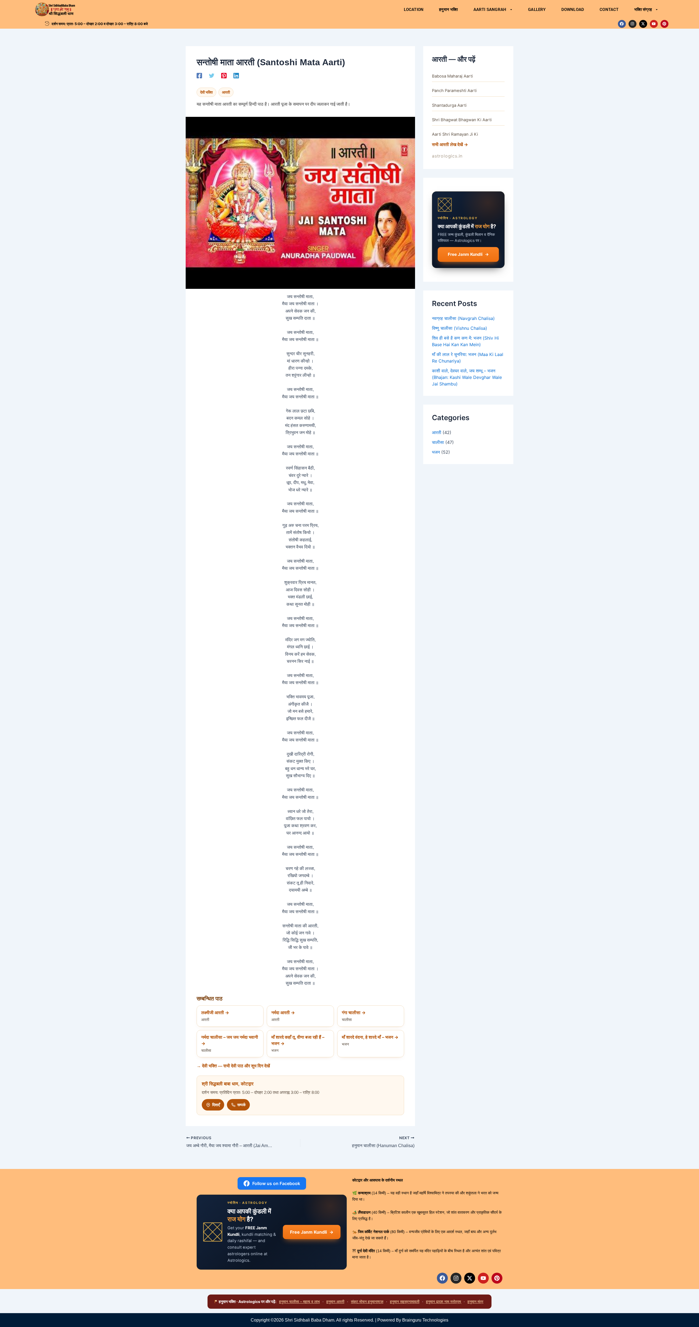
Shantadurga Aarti (449, 105)
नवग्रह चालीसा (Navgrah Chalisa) (463, 318)
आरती (226, 92)
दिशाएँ (216, 1104)
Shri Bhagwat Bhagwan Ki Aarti (462, 119)
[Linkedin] (236, 75)
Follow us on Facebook (276, 1183)
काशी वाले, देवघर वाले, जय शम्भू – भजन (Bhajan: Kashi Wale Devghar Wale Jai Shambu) (467, 377)
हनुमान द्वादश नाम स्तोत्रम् (443, 1301)
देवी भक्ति (206, 92)
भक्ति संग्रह (643, 9)
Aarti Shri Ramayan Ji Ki (455, 134)
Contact (609, 9)
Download (572, 9)
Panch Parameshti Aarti (454, 90)
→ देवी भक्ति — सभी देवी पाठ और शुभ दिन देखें (233, 1065)
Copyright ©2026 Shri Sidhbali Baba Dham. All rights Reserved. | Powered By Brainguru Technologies (349, 1320)
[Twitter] (211, 75)
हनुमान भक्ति (448, 9)
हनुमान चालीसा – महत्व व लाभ (299, 1301)
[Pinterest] (224, 75)
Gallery (537, 9)
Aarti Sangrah (490, 9)
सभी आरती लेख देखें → (450, 144)
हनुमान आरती (335, 1301)
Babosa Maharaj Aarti (452, 76)
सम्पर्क (241, 1104)
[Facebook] (199, 75)
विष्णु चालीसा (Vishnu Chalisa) (459, 328)
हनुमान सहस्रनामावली (404, 1301)
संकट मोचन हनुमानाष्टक (367, 1301)
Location (414, 9)
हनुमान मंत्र (475, 1301)
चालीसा (438, 442)
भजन (436, 452)
